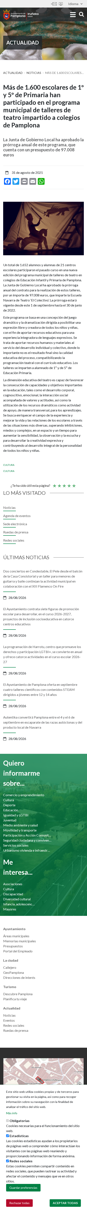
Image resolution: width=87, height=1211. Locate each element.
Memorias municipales (19, 941)
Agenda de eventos (17, 516)
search (81, 14)
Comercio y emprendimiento (23, 795)
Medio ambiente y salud (20, 825)
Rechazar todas (19, 1203)
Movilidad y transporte (20, 830)
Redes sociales (13, 540)
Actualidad (13, 73)
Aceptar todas (65, 1203)
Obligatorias (20, 1121)
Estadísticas (19, 1136)
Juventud (9, 820)
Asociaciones (12, 884)
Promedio (64, 484)
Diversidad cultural (17, 899)
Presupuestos (13, 946)
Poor (54, 484)
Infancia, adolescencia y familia (19, 904)
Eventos (9, 1020)
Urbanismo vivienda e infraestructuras (27, 850)
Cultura (8, 464)
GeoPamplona (13, 972)
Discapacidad (13, 894)
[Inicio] (21, 14)
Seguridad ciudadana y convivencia (27, 840)
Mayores (9, 909)
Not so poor (59, 484)
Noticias (34, 73)
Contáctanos (54, 3)
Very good (74, 484)
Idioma (73, 4)
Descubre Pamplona (18, 994)
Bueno (69, 484)
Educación (10, 810)
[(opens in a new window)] (43, 1079)
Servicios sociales (16, 845)
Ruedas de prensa (15, 532)
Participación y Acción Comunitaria (27, 835)
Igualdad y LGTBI (16, 815)
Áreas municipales (16, 936)
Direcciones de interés (19, 977)
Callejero (9, 967)
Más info (11, 1113)
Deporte (9, 805)
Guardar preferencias (23, 1187)
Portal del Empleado (18, 951)
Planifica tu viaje (15, 999)
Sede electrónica (61, 3)
